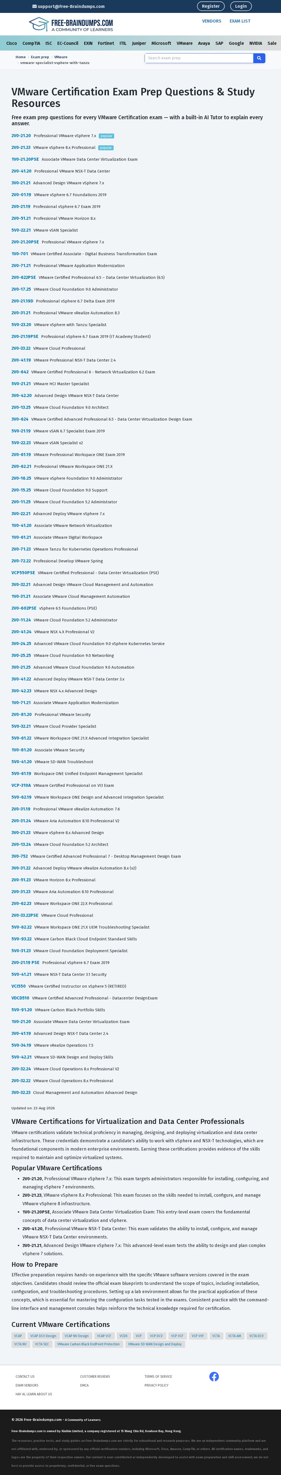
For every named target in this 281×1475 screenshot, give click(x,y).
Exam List (240, 21)
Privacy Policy (156, 1385)
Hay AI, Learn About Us (34, 1394)
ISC (49, 43)
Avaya (204, 43)
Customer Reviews (95, 1377)
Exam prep (40, 57)
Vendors (211, 21)
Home (21, 57)
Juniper (139, 43)
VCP (139, 1336)
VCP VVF (198, 1336)
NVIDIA (256, 43)
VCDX (124, 1336)
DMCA (84, 1385)
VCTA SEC (42, 1344)
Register (211, 6)
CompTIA (32, 43)
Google (237, 43)
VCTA (216, 1336)
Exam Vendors (27, 1385)
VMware (185, 43)
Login (241, 6)
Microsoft (161, 43)
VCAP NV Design (77, 1336)
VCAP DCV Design (43, 1336)
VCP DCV (157, 1336)
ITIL (124, 43)
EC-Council (68, 43)
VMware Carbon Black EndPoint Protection (88, 1344)
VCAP (18, 1336)
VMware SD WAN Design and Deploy (155, 1344)
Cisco (12, 43)
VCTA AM (235, 1336)
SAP (219, 43)
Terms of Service (158, 1377)
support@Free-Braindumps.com (71, 6)
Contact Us (25, 1377)
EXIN (89, 43)
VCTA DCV (257, 1336)
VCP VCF (177, 1336)
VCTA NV (20, 1344)
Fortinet (106, 43)
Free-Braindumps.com (43, 1420)
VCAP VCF (104, 1336)
